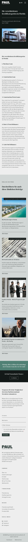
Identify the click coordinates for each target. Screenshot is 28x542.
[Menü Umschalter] (25, 3)
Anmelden (5, 435)
